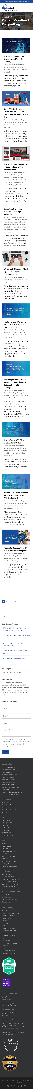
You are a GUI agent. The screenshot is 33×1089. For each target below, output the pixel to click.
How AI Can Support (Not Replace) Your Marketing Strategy (14, 59)
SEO (26, 67)
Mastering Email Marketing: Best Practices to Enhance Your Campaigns (15, 324)
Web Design (7, 72)
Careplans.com (6, 940)
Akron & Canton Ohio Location (10, 913)
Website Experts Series (19, 227)
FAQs (3, 925)
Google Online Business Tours (10, 810)
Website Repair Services (8, 782)
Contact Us (5, 945)
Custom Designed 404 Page (9, 930)
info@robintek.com (10, 1025)
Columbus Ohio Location (8, 915)
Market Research (6, 894)
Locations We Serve (7, 918)
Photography (5, 802)
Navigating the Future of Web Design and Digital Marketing (14, 211)
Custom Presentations (8, 805)
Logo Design (5, 825)
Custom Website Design (8, 767)
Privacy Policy (20, 1082)
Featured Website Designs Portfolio (12, 792)
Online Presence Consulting (9, 899)
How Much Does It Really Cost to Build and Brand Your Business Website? (16, 167)
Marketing (20, 67)
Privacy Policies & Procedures (10, 943)
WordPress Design (7, 772)
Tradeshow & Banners (8, 835)
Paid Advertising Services (9, 861)
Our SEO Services (6, 844)
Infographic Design (7, 832)
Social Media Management (9, 874)
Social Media (8, 69)
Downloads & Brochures (8, 935)
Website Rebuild (18, 182)
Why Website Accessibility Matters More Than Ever (14, 644)
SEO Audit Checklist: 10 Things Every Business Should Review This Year (15, 629)
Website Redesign (9, 185)
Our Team (4, 920)
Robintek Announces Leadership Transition (14, 659)
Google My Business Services (9, 866)
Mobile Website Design (8, 769)
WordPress (19, 185)
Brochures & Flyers (7, 830)
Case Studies (5, 789)
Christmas (4, 938)
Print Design (5, 827)
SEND (5, 751)
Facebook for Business (8, 876)
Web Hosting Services (8, 777)
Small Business (18, 279)
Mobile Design (15, 175)
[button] (30, 8)
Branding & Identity (7, 822)
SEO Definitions (6, 859)
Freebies (4, 933)
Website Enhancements (8, 784)
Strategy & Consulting (20, 69)
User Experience (6, 897)
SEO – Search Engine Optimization (11, 787)
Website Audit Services (8, 779)
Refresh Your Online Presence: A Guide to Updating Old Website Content (16, 495)
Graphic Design (6, 820)
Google (24, 219)
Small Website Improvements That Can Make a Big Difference (16, 652)
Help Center (5, 948)
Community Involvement (8, 928)
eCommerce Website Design (9, 774)
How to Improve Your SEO (9, 851)
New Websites (18, 222)
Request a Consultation (8, 950)
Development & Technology (12, 219)
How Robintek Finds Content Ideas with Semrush (16, 637)
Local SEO (4, 854)
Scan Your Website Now (8, 856)
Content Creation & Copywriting (14, 64)
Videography (5, 807)
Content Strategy (7, 902)
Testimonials (5, 923)
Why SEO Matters (7, 849)
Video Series (7, 180)
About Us (4, 910)
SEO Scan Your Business (8, 886)
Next (14, 601)
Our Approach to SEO (7, 846)
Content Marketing (10, 67)
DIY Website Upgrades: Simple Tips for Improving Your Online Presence (16, 272)
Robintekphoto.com (7, 812)
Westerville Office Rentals (9, 953)
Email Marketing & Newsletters (10, 879)
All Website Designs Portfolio (10, 794)
